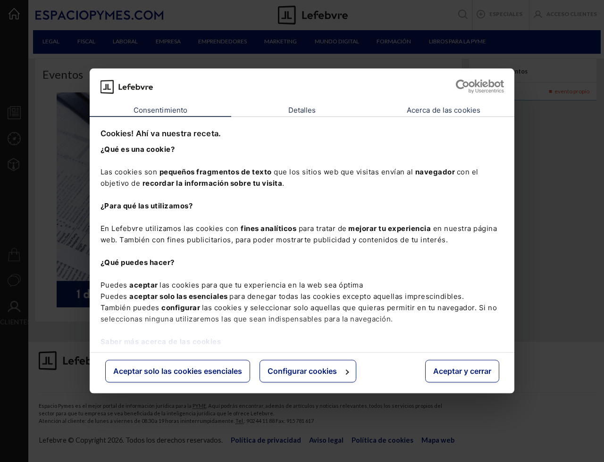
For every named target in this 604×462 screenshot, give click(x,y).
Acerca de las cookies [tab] (443, 110)
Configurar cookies (302, 371)
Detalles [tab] (302, 110)
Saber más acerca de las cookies (161, 341)
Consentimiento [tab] (160, 110)
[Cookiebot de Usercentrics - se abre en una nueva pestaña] (462, 87)
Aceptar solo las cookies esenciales (177, 371)
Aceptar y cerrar (462, 371)
